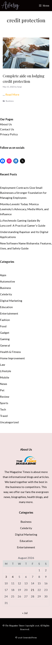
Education (6, 307)
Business (10, 101)
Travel (4, 415)
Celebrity (6, 294)
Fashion (5, 319)
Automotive (7, 281)
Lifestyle (5, 371)
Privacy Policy (9, 134)
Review (4, 396)
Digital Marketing (11, 300)
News (3, 383)
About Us (6, 124)
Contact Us (7, 129)
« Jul (25, 613)
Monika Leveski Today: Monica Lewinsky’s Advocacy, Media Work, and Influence (24, 209)
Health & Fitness (10, 351)
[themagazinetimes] (10, 5)
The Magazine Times (17, 471)
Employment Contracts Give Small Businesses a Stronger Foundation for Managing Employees (23, 192)
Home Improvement (12, 358)
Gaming (5, 339)
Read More (12, 94)
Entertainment (9, 313)
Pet (2, 390)
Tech (3, 409)
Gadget (4, 332)
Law (2, 364)
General (5, 345)
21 (32, 589)
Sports (4, 403)
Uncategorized (9, 422)
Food (3, 326)
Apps (3, 275)
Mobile (4, 377)
